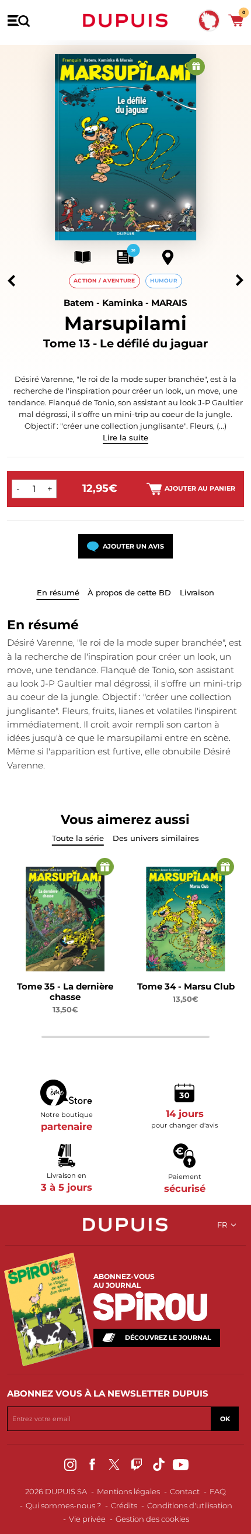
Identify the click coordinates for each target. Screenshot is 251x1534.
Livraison (197, 592)
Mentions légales (128, 1491)
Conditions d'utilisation (189, 1505)
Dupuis (125, 20)
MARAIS (169, 302)
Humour (163, 280)
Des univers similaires (156, 838)
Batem (79, 302)
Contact (185, 1491)
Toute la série (78, 838)
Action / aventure (104, 280)
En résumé (58, 592)
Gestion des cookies (152, 1518)
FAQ (218, 1491)
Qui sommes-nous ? (63, 1505)
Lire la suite (125, 437)
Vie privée (87, 1518)
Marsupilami (125, 323)
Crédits (124, 1505)
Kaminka (122, 302)
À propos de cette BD (129, 592)
